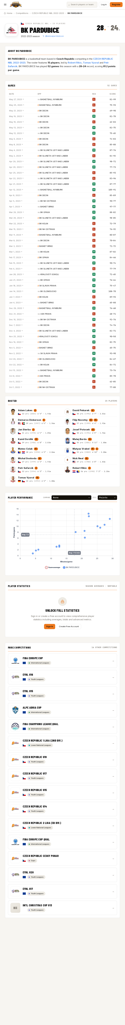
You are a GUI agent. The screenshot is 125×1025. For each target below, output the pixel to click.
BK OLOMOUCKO (48, 291)
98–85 (113, 218)
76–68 (113, 308)
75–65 (113, 133)
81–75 (113, 127)
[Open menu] (5, 4)
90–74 (113, 263)
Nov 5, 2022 (15, 347)
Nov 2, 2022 (15, 353)
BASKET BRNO (47, 206)
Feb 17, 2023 (15, 257)
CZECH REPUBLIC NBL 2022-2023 (48, 13)
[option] (35, 412)
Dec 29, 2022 (15, 308)
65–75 (113, 347)
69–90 (113, 110)
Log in (104, 4)
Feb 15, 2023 (15, 263)
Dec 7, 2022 (15, 325)
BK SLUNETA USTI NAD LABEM (54, 150)
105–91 (112, 189)
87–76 (113, 150)
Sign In (49, 626)
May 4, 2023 (15, 150)
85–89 (113, 195)
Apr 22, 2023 (15, 178)
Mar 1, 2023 (14, 251)
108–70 (112, 291)
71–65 (113, 274)
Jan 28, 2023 (15, 274)
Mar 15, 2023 (15, 229)
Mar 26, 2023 (15, 218)
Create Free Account (69, 626)
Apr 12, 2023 (15, 189)
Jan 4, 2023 (15, 302)
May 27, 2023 (15, 99)
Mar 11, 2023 (15, 235)
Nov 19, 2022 (15, 342)
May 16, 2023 (15, 122)
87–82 (113, 251)
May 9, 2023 (15, 139)
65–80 (113, 302)
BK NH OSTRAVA (48, 201)
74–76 (113, 325)
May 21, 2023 (15, 110)
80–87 (113, 235)
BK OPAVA (45, 212)
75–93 (113, 105)
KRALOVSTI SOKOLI (49, 274)
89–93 (113, 297)
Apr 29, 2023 (15, 161)
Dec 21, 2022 (15, 314)
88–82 (113, 212)
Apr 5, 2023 (14, 201)
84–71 (113, 364)
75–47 (113, 285)
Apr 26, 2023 (15, 167)
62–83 (113, 122)
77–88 (113, 387)
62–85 (113, 381)
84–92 (113, 156)
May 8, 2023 (15, 144)
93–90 (113, 353)
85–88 (113, 144)
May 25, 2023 (15, 105)
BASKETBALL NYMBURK (51, 99)
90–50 (113, 336)
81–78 (113, 116)
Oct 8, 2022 (14, 376)
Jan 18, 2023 (15, 285)
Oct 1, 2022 (14, 387)
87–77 (113, 184)
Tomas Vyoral (91, 62)
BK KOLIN (43, 223)
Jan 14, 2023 (15, 291)
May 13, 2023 (15, 127)
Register (116, 4)
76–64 (113, 280)
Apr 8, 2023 (14, 195)
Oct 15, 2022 (15, 370)
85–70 (113, 376)
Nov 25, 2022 (15, 336)
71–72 (113, 246)
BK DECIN (43, 110)
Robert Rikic (75, 62)
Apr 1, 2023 (14, 206)
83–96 (113, 178)
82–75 (113, 342)
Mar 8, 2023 (15, 240)
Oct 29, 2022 (15, 359)
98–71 (113, 161)
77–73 (113, 167)
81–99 (113, 99)
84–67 (113, 359)
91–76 (113, 319)
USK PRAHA (45, 314)
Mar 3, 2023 (15, 246)
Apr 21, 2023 (15, 184)
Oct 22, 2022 (15, 364)
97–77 (113, 206)
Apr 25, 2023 (15, 172)
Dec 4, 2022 (15, 331)
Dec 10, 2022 (15, 319)
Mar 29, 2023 (15, 212)
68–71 (113, 314)
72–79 (113, 223)
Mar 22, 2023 (15, 223)
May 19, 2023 (15, 116)
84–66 (113, 257)
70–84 (113, 240)
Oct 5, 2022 (14, 381)
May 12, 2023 (15, 133)
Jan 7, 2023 (14, 297)
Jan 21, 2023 (15, 280)
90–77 (113, 201)
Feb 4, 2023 (14, 268)
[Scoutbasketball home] (16, 5)
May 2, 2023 (15, 156)
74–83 (113, 139)
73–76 (113, 370)
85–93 (113, 172)
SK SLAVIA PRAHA (47, 285)
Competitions (22, 13)
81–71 (113, 331)
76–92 (113, 229)
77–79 (113, 268)
